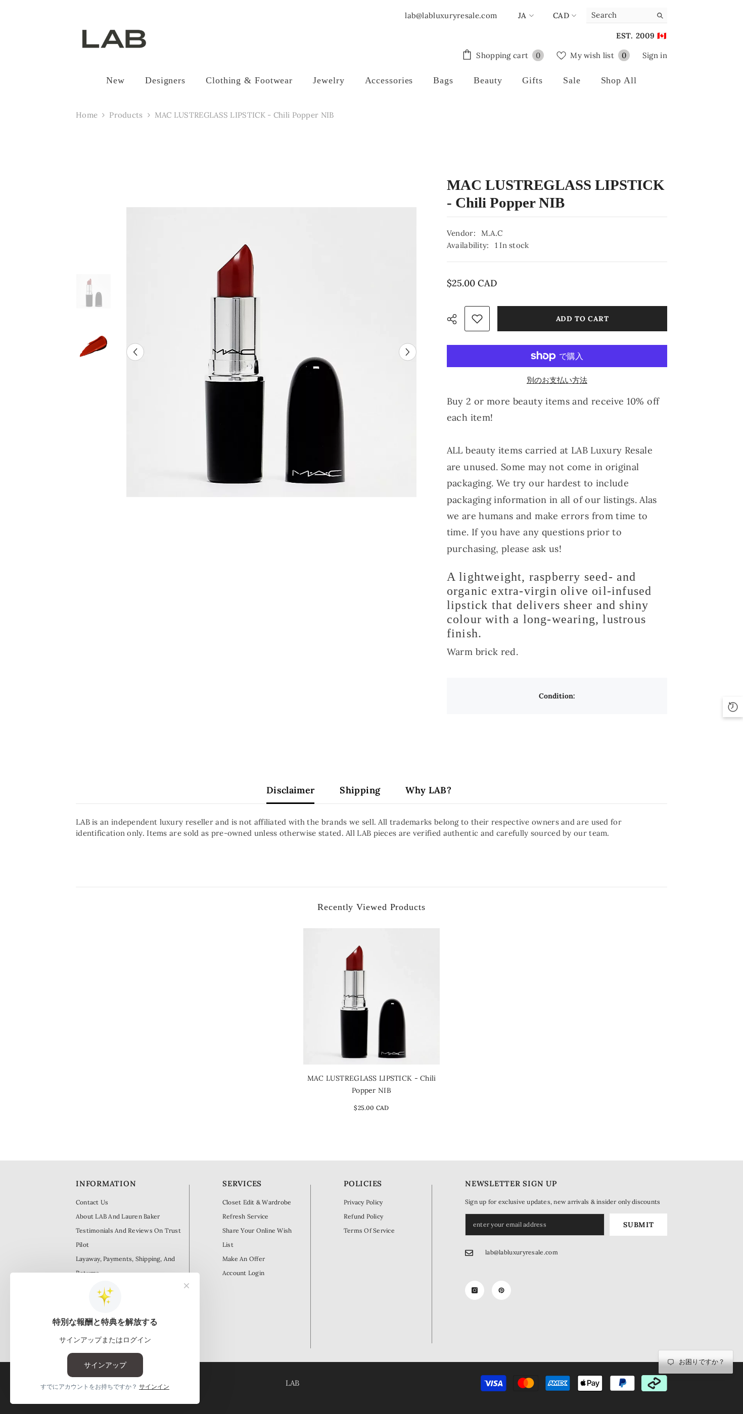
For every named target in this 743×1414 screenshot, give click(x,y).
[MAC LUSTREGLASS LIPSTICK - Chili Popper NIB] (371, 996)
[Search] (626, 15)
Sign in (654, 55)
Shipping (360, 790)
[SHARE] (456, 319)
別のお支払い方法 (557, 380)
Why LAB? (428, 790)
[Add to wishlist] (477, 318)
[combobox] (619, 15)
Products (126, 115)
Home (87, 115)
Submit (638, 1224)
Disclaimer (290, 790)
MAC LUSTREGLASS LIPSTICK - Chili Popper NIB (371, 1084)
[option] (271, 352)
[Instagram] (474, 1290)
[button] (135, 352)
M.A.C (492, 233)
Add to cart (582, 318)
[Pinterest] (501, 1290)
